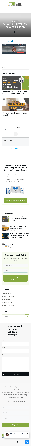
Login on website (15, 148)
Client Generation (7, 293)
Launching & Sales (7, 302)
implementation (6, 299)
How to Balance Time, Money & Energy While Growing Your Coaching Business (19, 235)
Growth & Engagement (8, 296)
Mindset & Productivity (8, 305)
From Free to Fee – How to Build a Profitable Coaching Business (15, 86)
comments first (21, 130)
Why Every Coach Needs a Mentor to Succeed (15, 108)
